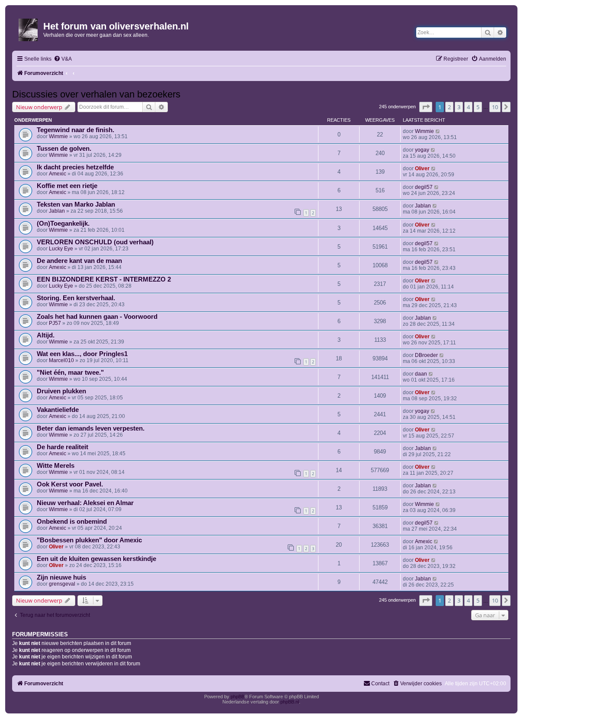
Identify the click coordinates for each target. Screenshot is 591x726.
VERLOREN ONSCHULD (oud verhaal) (95, 242)
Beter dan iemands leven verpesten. (91, 428)
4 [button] (468, 107)
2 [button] (449, 107)
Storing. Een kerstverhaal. (76, 298)
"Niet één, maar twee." (70, 372)
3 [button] (458, 107)
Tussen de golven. (64, 148)
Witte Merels (55, 465)
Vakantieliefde (58, 409)
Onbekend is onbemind (72, 521)
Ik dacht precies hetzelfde (75, 167)
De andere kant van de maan (79, 260)
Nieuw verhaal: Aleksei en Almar (85, 502)
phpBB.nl (289, 701)
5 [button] (477, 107)
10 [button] (495, 107)
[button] (425, 107)
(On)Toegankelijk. (63, 223)
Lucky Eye (61, 249)
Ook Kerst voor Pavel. (70, 484)
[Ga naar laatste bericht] (438, 131)
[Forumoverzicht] (28, 28)
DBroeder (426, 355)
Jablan (57, 211)
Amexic (57, 174)
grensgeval (62, 584)
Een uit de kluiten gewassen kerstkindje (96, 558)
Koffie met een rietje (67, 185)
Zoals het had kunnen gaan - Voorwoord (97, 316)
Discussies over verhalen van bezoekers (96, 94)
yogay (422, 150)
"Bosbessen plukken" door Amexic (89, 540)
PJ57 (55, 323)
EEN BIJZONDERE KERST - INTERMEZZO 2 (104, 279)
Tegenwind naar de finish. (75, 129)
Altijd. (46, 335)
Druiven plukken (61, 391)
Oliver (422, 168)
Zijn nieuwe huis (61, 577)
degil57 (424, 187)
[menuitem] (63, 59)
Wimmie (58, 136)
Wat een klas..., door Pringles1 (82, 353)
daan (421, 374)
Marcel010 (61, 360)
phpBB (237, 696)
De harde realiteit (62, 447)
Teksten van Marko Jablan (76, 204)
